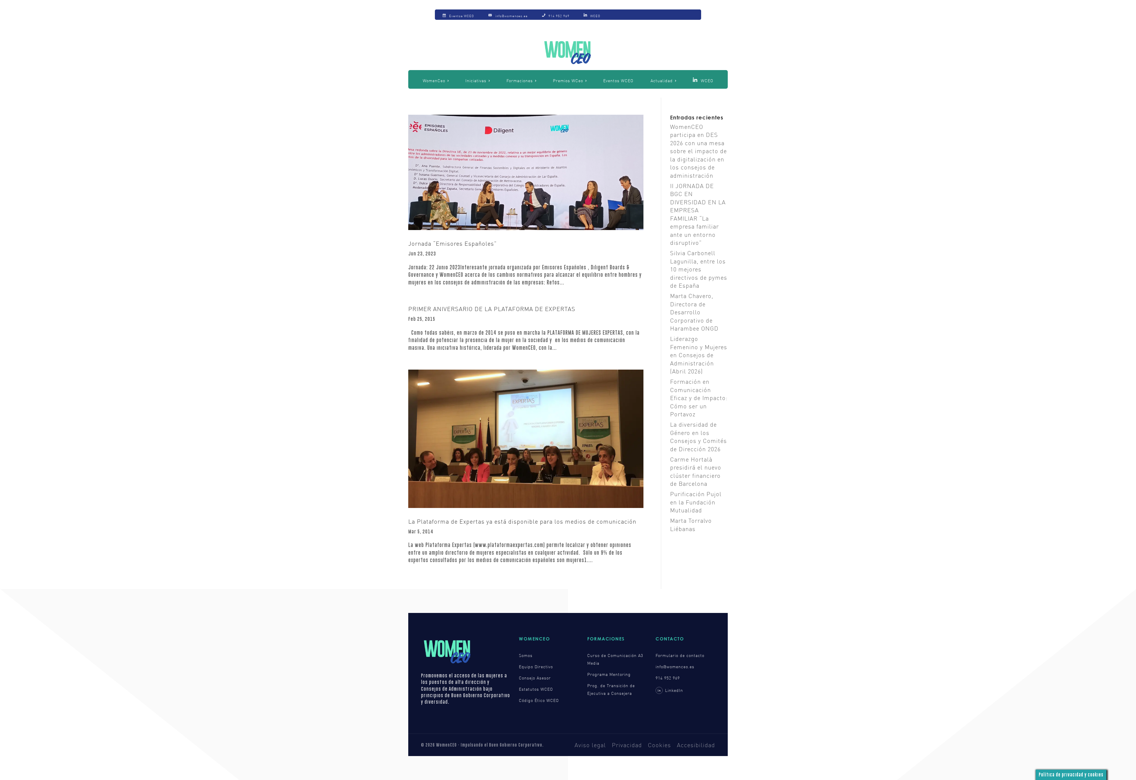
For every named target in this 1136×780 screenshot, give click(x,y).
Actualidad (662, 80)
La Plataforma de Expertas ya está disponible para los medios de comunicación (522, 521)
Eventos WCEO (618, 80)
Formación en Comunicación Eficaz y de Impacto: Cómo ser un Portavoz (699, 397)
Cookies (659, 744)
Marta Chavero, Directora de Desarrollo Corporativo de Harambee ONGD (694, 312)
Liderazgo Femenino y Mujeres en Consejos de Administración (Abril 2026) (698, 355)
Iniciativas (475, 80)
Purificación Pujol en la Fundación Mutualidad (696, 502)
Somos (525, 655)
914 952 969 (668, 677)
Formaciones (519, 80)
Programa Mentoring (609, 674)
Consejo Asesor (535, 677)
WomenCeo (434, 80)
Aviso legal (590, 744)
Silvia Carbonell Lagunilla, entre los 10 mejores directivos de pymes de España (698, 269)
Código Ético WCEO (539, 700)
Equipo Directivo (536, 666)
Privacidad (627, 744)
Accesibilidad (696, 744)
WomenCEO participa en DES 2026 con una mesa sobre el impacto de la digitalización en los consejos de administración (698, 151)
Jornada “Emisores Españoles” (452, 243)
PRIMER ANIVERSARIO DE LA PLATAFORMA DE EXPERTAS (491, 308)
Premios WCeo (568, 80)
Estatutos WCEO (536, 689)
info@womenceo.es (675, 666)
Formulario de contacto (680, 655)
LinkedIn (670, 690)
